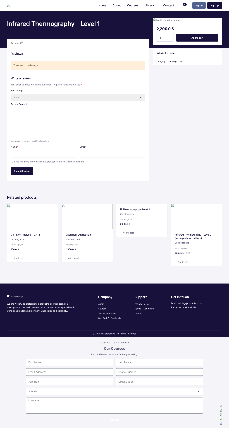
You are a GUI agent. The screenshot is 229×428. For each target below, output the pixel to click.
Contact (139, 313)
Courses (102, 308)
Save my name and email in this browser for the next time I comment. (49, 161)
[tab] (17, 43)
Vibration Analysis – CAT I (25, 234)
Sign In (199, 5)
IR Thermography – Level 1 (135, 209)
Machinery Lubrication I (78, 234)
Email (83, 146)
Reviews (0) (17, 43)
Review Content (19, 104)
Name (14, 146)
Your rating (17, 90)
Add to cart (197, 37)
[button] (183, 5)
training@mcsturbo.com (190, 303)
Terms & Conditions (144, 308)
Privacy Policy (142, 304)
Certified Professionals (109, 318)
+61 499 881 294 (188, 307)
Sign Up (214, 5)
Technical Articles (107, 313)
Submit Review (22, 171)
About (101, 304)
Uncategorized (175, 61)
